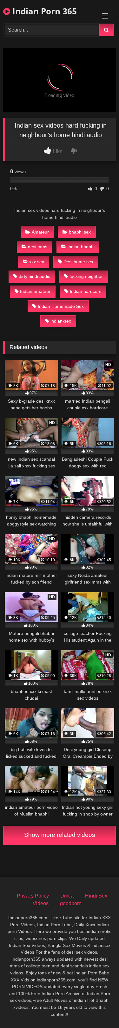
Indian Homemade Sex (61, 306)
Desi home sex (78, 261)
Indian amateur (35, 291)
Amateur (40, 232)
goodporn (71, 903)
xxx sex (36, 261)
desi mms (37, 246)
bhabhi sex (80, 232)
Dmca (67, 895)
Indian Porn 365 (43, 11)
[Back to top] (99, 1009)
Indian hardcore (86, 291)
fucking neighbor (86, 276)
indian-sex (60, 321)
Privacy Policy (33, 895)
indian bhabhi (81, 246)
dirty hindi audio (34, 276)
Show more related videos (59, 834)
